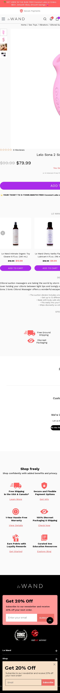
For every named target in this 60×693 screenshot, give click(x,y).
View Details (16, 525)
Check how (44, 525)
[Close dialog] (54, 664)
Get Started (15, 551)
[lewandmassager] (16, 18)
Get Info (44, 499)
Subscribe (48, 682)
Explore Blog (44, 551)
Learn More (15, 499)
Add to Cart (15, 268)
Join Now (45, 617)
